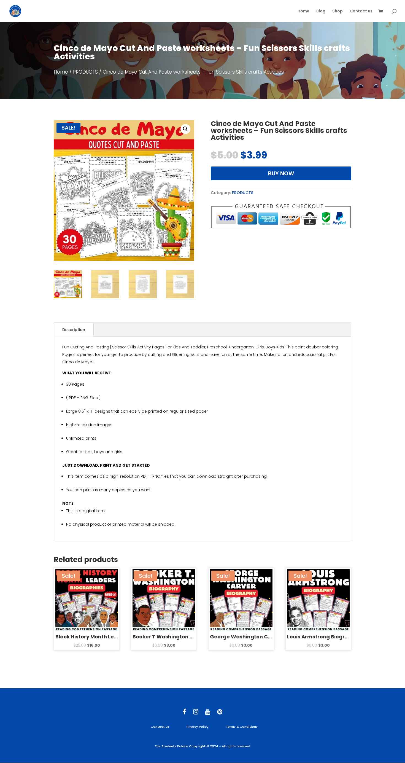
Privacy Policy (198, 726)
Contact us (361, 11)
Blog (320, 11)
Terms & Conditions (242, 726)
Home (303, 11)
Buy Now (281, 173)
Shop (337, 11)
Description (73, 329)
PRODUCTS (85, 72)
